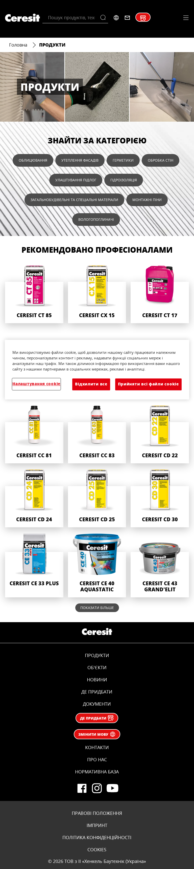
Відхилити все (91, 384)
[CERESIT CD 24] (34, 497)
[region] (97, 369)
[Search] (104, 17)
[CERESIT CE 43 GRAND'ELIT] (160, 564)
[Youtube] (112, 788)
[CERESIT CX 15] (97, 293)
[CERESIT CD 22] (160, 433)
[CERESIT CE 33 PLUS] (34, 564)
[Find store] (143, 18)
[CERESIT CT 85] (34, 293)
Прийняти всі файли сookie (148, 384)
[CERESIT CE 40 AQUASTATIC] (97, 564)
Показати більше (97, 607)
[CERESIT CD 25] (97, 497)
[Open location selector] (116, 18)
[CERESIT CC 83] (97, 433)
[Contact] (127, 18)
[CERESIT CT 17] (160, 293)
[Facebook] (81, 788)
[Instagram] (97, 788)
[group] (97, 307)
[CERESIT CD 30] (160, 497)
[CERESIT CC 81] (34, 433)
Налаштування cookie (36, 384)
